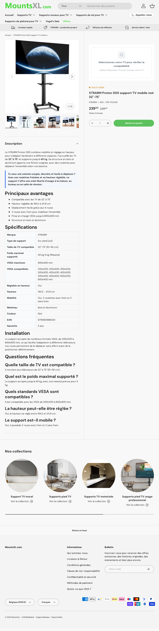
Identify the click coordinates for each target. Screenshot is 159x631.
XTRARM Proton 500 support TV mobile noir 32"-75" (31, 35)
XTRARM (93, 102)
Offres (66, 21)
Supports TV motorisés (98, 496)
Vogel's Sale (52, 21)
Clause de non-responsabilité (83, 571)
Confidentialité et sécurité (81, 577)
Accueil (9, 15)
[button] (152, 5)
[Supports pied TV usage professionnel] (137, 475)
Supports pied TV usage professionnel (137, 498)
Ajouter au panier (134, 123)
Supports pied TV (60, 496)
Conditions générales (79, 565)
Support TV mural (22, 496)
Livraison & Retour (77, 559)
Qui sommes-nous (77, 553)
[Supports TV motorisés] (98, 475)
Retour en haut (79, 530)
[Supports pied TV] (60, 475)
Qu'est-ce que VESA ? (79, 589)
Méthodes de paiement (80, 583)
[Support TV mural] (21, 475)
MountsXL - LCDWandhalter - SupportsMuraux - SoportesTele (37, 617)
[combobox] (95, 6)
